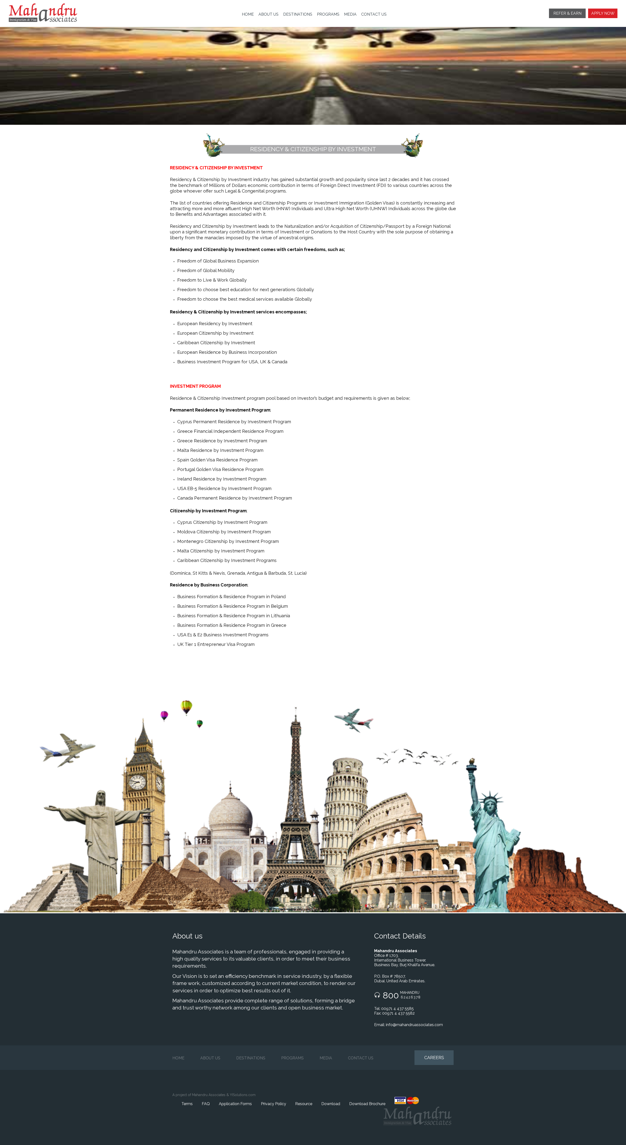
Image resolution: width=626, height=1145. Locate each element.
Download (330, 1103)
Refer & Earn (567, 13)
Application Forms (235, 1103)
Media (350, 14)
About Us (268, 14)
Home (248, 14)
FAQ (206, 1103)
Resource (303, 1103)
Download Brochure (367, 1103)
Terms (187, 1103)
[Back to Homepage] (46, 13)
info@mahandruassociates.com (414, 1024)
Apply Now (603, 13)
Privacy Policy (273, 1103)
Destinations (297, 14)
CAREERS (434, 1057)
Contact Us (374, 14)
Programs (328, 14)
